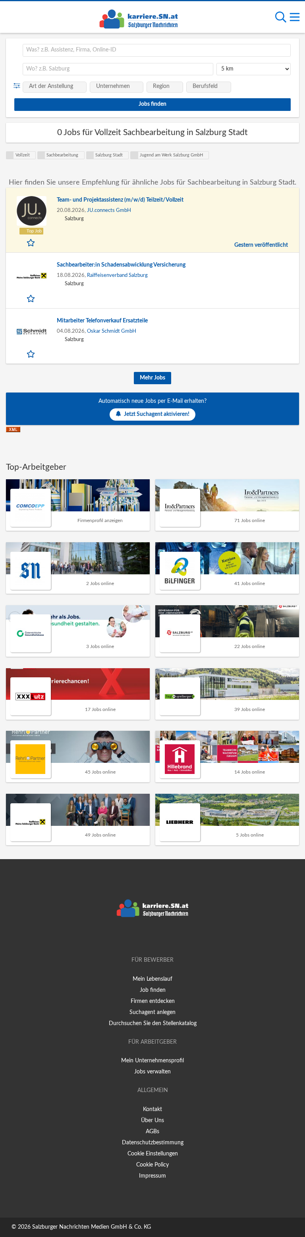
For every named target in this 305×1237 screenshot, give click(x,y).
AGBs (152, 1131)
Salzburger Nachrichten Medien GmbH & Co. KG (91, 1227)
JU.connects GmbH (109, 210)
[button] (18, 86)
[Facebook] (141, 937)
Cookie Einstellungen (152, 1154)
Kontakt (152, 1109)
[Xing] (154, 937)
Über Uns (152, 1120)
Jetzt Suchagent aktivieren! (156, 414)
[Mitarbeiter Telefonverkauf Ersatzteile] (31, 332)
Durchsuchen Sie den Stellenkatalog (153, 1023)
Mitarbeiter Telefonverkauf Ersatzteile (102, 321)
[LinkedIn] (165, 937)
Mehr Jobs (152, 378)
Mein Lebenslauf (152, 979)
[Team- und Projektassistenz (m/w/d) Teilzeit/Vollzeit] (31, 211)
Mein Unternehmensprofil (152, 1061)
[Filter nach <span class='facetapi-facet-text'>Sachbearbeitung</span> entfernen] (41, 155)
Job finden (153, 990)
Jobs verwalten (152, 1072)
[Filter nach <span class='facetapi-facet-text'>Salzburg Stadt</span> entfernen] (90, 155)
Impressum (152, 1176)
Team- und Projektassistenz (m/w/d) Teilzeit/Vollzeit (120, 200)
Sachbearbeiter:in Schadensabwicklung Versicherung (121, 265)
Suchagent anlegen (152, 1012)
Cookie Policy (152, 1165)
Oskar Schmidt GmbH (111, 331)
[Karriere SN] (138, 18)
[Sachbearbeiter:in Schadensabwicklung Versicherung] (31, 276)
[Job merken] (32, 242)
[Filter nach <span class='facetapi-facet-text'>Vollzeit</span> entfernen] (10, 155)
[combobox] (157, 50)
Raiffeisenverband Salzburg (117, 275)
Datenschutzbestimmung (152, 1143)
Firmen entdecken (153, 1001)
